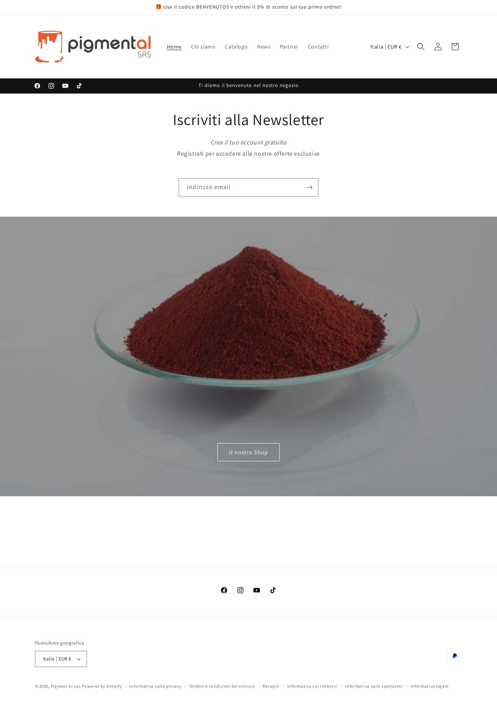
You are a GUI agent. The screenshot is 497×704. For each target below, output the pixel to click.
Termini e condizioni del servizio (222, 686)
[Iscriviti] (309, 187)
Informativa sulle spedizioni (374, 686)
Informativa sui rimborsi (312, 686)
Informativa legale (430, 686)
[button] (420, 46)
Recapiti (271, 686)
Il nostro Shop (248, 452)
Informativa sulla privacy (155, 686)
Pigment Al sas (66, 686)
